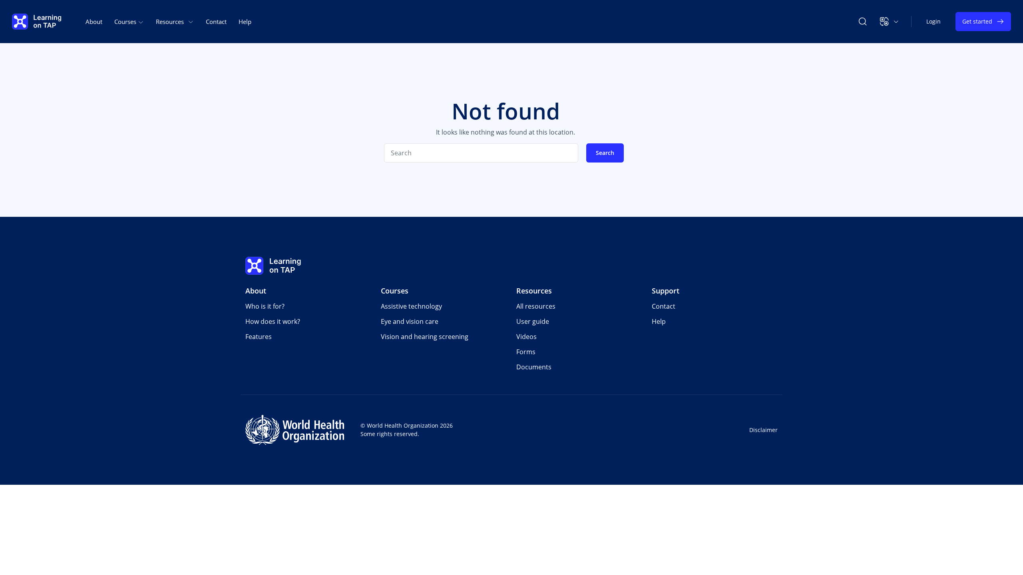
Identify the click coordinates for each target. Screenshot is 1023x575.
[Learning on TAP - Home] (37, 22)
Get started (977, 21)
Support (665, 290)
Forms (525, 351)
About (94, 22)
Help (245, 22)
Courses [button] (126, 22)
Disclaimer (763, 430)
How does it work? (272, 321)
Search (605, 153)
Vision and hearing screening (424, 336)
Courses (394, 290)
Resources (534, 290)
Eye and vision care (409, 321)
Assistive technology (411, 306)
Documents (533, 367)
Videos (526, 336)
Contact (216, 22)
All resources (535, 306)
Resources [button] (170, 22)
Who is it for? (265, 306)
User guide (532, 321)
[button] (889, 21)
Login (933, 21)
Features (258, 336)
